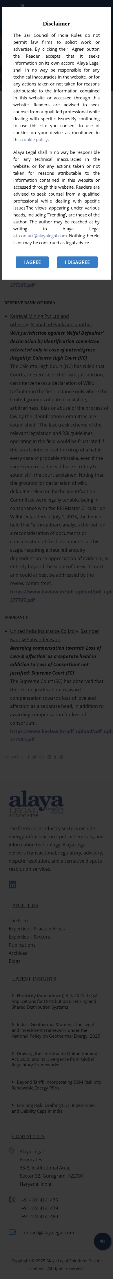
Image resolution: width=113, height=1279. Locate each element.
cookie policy (35, 139)
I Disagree (77, 262)
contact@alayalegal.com (43, 235)
